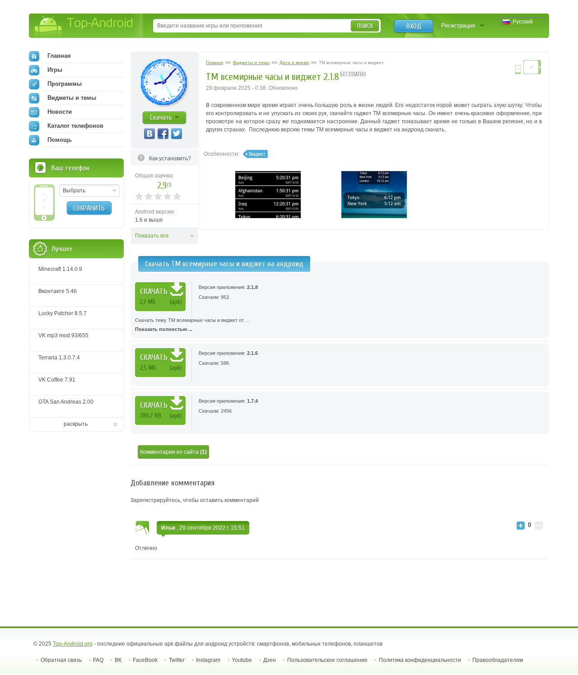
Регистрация (458, 25)
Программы (64, 83)
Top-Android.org (73, 644)
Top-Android (84, 26)
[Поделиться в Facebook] (163, 133)
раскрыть (76, 424)
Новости (59, 111)
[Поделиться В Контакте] (149, 133)
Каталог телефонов (75, 125)
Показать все (152, 236)
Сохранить (89, 208)
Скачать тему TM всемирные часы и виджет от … (192, 324)
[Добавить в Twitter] (176, 133)
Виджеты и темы (71, 97)
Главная (59, 55)
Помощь (59, 139)
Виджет (257, 154)
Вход (413, 26)
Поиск (365, 26)
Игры (54, 69)
